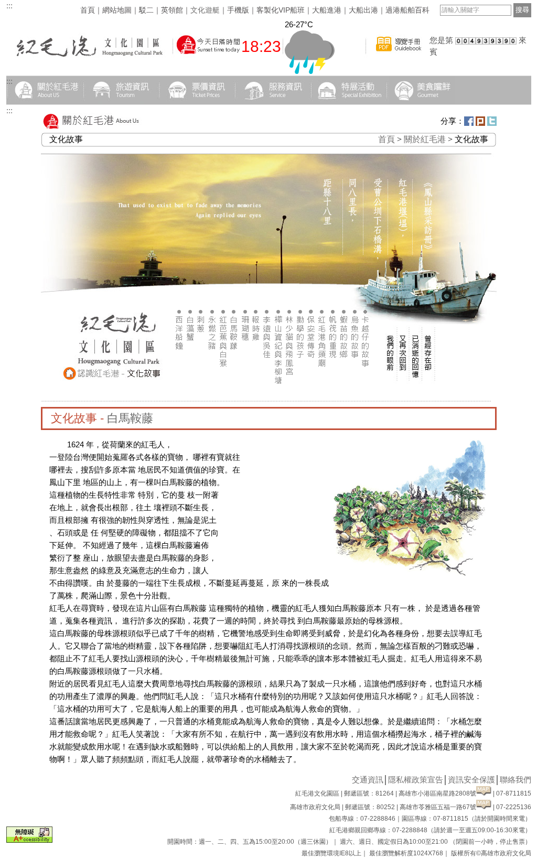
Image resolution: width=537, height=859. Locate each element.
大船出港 (363, 10)
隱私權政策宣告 (415, 779)
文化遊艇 (205, 10)
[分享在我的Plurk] (480, 123)
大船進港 (326, 10)
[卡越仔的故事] (366, 386)
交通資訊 (367, 779)
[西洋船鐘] (179, 386)
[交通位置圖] (483, 793)
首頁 (87, 10)
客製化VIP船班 (280, 10)
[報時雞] (256, 386)
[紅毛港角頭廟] (322, 386)
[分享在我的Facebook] (469, 123)
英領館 (172, 10)
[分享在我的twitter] (492, 123)
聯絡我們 (515, 779)
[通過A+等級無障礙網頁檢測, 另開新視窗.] (29, 839)
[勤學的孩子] (300, 386)
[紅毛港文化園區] (88, 56)
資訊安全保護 (471, 779)
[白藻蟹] (190, 386)
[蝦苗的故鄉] (344, 386)
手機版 (238, 10)
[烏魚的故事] (355, 386)
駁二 (146, 10)
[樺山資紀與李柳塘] (278, 386)
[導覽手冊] (398, 56)
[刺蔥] (201, 386)
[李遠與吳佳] (267, 386)
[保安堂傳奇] (311, 386)
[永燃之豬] (212, 386)
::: (9, 5)
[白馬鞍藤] (234, 386)
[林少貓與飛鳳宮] (289, 386)
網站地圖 (117, 10)
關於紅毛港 (425, 139)
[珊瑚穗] (245, 386)
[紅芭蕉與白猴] (223, 386)
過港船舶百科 (407, 10)
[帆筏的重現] (333, 386)
